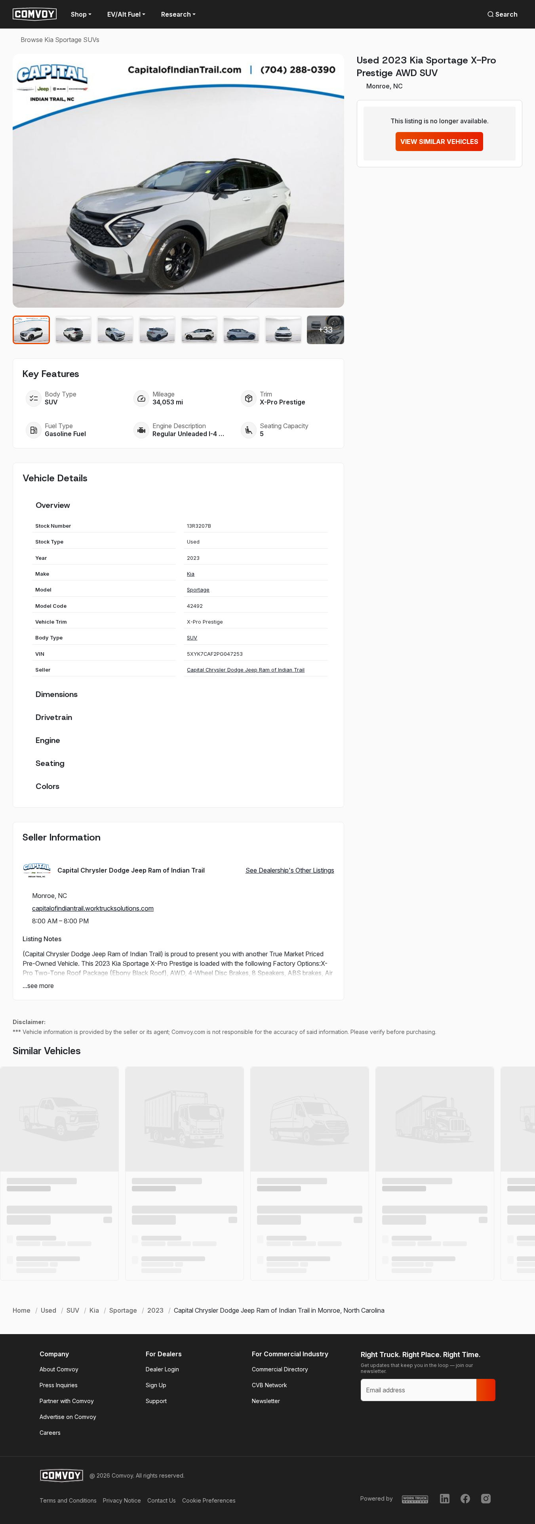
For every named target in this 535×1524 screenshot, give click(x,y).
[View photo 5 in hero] (199, 330)
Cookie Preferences (209, 1500)
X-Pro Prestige (282, 402)
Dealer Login (162, 1369)
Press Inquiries (59, 1385)
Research (176, 14)
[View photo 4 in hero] (157, 330)
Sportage (198, 590)
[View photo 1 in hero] (31, 330)
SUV (192, 638)
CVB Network (269, 1385)
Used (48, 1310)
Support (156, 1401)
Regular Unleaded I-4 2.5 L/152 (189, 434)
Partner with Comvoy (67, 1401)
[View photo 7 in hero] (283, 330)
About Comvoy (59, 1369)
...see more (38, 986)
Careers (50, 1432)
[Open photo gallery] (178, 181)
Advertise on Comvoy (68, 1416)
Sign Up (156, 1385)
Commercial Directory (280, 1369)
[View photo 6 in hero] (241, 330)
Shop (79, 14)
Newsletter (266, 1401)
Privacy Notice (122, 1500)
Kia (190, 574)
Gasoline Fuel (65, 434)
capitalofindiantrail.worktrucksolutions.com (93, 908)
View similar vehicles (439, 142)
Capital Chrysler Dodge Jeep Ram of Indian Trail (246, 670)
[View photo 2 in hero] (73, 330)
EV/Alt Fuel (124, 14)
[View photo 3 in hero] (115, 330)
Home (21, 1310)
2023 (155, 1310)
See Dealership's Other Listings (290, 870)
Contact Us (161, 1500)
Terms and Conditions (68, 1500)
